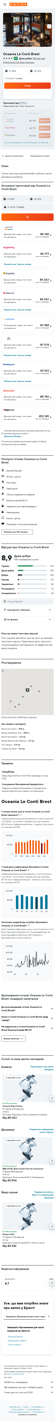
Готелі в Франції (18, 1409)
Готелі (25, 1407)
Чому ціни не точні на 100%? (18, 1392)
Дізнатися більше (12, 436)
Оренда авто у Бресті (17, 1340)
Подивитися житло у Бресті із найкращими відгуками (43, 1195)
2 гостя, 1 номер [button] (14, 78)
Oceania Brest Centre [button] (12, 1106)
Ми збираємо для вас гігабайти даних (23, 1387)
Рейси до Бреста (15, 1336)
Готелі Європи (37, 1407)
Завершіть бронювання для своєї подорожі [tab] (28, 1316)
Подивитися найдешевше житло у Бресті (41, 1130)
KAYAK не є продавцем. (16, 1382)
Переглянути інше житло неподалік (42, 1068)
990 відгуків (39, 58)
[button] (5, 4)
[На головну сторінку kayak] (18, 4)
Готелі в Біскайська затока (19, 1412)
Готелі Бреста (37, 1412)
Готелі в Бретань (33, 1409)
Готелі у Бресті (14, 1344)
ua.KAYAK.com (14, 1407)
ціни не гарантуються (15, 1374)
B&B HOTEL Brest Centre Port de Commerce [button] (23, 1168)
